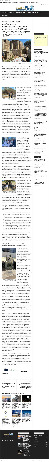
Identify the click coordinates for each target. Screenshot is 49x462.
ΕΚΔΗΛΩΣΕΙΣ (30, 12)
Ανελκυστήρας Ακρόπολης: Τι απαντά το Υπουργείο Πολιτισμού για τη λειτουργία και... (27, 445)
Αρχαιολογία (6, 17)
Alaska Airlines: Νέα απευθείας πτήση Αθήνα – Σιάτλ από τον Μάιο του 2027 (26, 420)
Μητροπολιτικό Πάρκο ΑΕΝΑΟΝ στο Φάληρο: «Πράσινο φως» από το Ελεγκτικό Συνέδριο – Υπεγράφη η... (40, 87)
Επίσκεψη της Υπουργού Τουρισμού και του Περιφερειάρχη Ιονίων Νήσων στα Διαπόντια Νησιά (6, 406)
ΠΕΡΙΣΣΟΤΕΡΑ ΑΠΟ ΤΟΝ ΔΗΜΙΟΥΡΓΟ (17, 393)
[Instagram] (41, 4)
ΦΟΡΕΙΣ (24, 12)
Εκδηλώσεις (36, 444)
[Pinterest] (43, 4)
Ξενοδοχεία (36, 446)
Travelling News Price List (33, 2)
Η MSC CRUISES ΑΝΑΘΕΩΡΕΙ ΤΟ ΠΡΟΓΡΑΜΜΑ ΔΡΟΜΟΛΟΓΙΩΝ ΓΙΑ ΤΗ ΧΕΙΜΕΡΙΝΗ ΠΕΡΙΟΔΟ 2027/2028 (40, 108)
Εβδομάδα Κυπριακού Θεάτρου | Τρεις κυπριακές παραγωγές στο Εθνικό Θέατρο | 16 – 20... (40, 122)
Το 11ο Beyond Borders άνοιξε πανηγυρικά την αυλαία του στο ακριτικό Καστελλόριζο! (26, 405)
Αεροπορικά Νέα (37, 439)
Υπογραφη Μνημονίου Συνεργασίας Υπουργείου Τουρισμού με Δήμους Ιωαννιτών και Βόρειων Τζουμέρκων (25, 386)
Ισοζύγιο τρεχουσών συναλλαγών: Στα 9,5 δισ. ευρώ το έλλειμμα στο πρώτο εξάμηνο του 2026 (40, 94)
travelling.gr (5, 12)
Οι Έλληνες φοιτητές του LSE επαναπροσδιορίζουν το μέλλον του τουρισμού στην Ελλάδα (8, 385)
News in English (15, 2)
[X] (45, 4)
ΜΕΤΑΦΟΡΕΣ (37, 12)
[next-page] (30, 393)
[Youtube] (47, 4)
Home (1, 2)
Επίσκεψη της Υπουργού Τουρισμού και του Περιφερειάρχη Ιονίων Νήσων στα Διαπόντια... (27, 438)
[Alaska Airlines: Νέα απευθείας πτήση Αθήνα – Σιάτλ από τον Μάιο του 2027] (26, 413)
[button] (46, 13)
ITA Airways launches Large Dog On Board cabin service (40, 165)
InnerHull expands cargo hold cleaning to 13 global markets (39, 81)
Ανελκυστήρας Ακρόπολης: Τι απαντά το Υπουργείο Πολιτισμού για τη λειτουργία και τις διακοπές (16, 406)
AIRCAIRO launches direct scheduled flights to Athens (39, 183)
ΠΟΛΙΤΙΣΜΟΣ (4, 15)
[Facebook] (40, 4)
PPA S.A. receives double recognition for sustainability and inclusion (40, 171)
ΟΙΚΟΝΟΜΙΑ (18, 12)
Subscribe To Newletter (23, 2)
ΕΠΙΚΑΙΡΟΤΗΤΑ (11, 12)
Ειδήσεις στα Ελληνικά (7, 2)
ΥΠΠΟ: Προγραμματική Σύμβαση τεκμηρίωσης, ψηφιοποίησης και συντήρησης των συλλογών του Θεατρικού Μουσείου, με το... (40, 115)
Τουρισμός (35, 437)
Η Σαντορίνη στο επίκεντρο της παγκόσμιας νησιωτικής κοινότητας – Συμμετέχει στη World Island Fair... (40, 150)
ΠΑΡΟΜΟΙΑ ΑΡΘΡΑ (6, 393)
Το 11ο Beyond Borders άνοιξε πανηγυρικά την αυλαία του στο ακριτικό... (26, 452)
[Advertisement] (16, 83)
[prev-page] (29, 393)
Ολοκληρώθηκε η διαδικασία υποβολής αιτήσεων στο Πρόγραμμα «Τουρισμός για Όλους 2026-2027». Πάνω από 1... (40, 74)
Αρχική (3, 17)
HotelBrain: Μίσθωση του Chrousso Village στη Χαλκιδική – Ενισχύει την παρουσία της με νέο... (40, 135)
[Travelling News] (24, 8)
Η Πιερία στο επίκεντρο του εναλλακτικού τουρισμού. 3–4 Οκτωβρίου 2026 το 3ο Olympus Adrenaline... (40, 142)
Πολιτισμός (36, 441)
